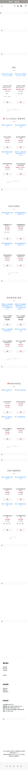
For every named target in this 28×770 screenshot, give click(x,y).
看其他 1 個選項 (7, 96)
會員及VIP (5, 688)
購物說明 (5, 690)
